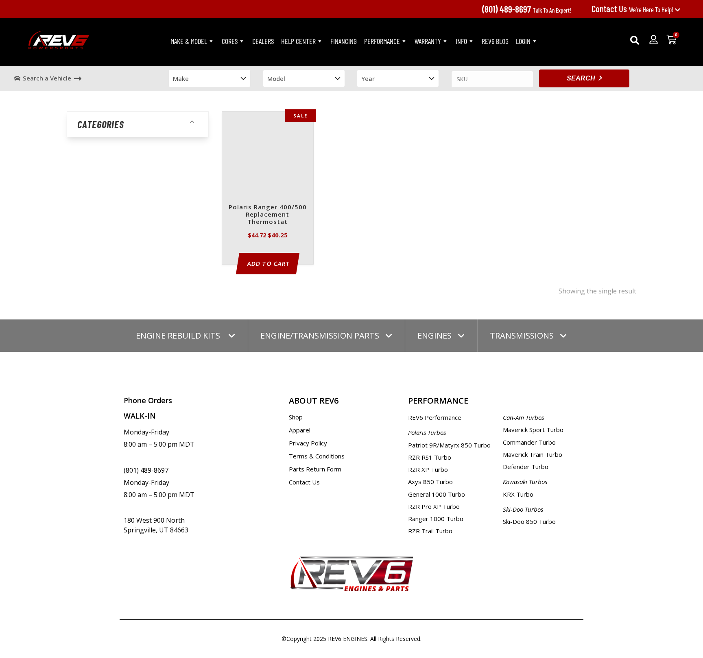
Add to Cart (269, 263)
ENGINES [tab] (434, 335)
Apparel (299, 430)
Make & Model (188, 41)
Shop (296, 417)
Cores (230, 41)
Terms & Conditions (317, 456)
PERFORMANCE (382, 41)
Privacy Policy (308, 443)
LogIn (523, 41)
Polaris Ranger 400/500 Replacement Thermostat (268, 214)
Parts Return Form (315, 469)
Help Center (298, 41)
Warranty (428, 41)
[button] (635, 40)
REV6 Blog (495, 41)
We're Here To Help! (633, 9)
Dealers (263, 41)
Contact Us (304, 482)
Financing (343, 41)
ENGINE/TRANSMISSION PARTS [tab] (319, 335)
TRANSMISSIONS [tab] (522, 335)
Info (461, 41)
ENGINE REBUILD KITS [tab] (179, 335)
